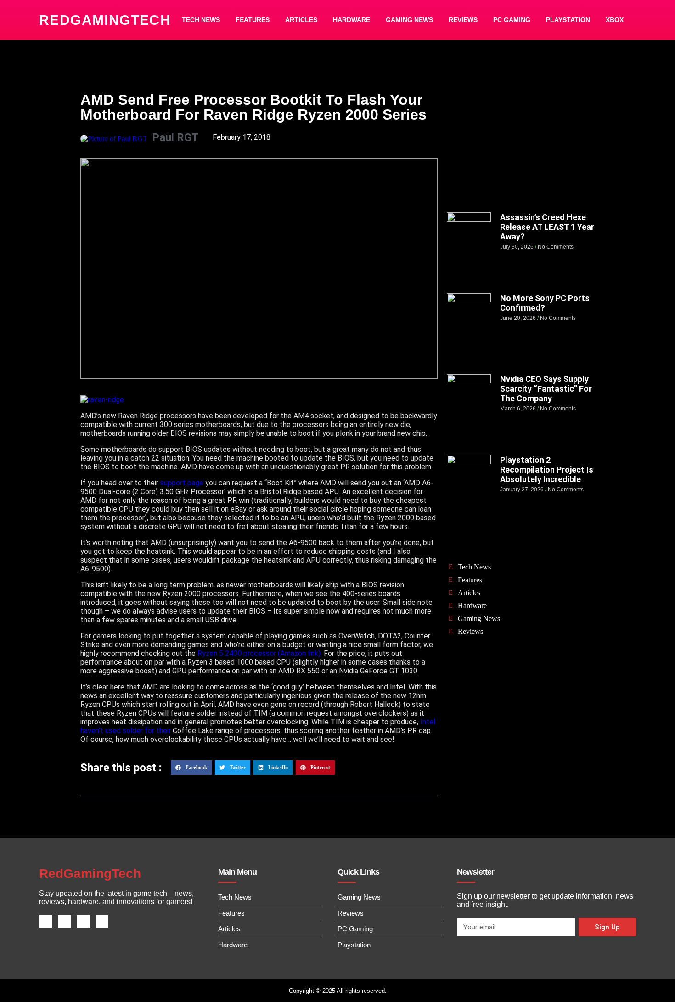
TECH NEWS (201, 19)
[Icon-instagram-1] (83, 921)
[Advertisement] (521, 145)
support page (181, 482)
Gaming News (409, 19)
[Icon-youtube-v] (102, 921)
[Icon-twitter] (64, 921)
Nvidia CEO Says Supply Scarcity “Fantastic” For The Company (546, 388)
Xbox (615, 19)
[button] (191, 767)
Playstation (568, 19)
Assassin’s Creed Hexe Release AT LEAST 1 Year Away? (547, 226)
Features (253, 19)
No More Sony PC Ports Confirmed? (545, 303)
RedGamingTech (105, 20)
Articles (301, 19)
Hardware (351, 19)
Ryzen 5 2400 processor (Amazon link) (259, 653)
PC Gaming (511, 19)
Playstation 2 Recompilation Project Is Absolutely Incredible (546, 469)
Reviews (463, 19)
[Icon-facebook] (45, 921)
